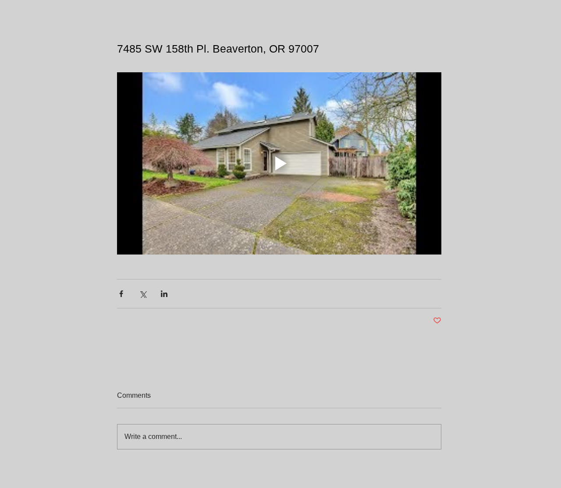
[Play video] (279, 163)
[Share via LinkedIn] (164, 294)
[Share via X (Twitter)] (142, 294)
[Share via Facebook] (121, 294)
